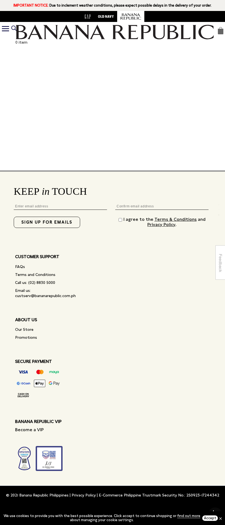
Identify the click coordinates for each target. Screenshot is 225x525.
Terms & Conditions (175, 219)
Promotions (26, 337)
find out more (188, 516)
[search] (14, 29)
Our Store (24, 329)
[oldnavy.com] (106, 16)
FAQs (20, 266)
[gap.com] (88, 16)
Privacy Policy (161, 224)
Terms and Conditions (35, 274)
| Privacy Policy (83, 495)
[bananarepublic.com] (130, 16)
